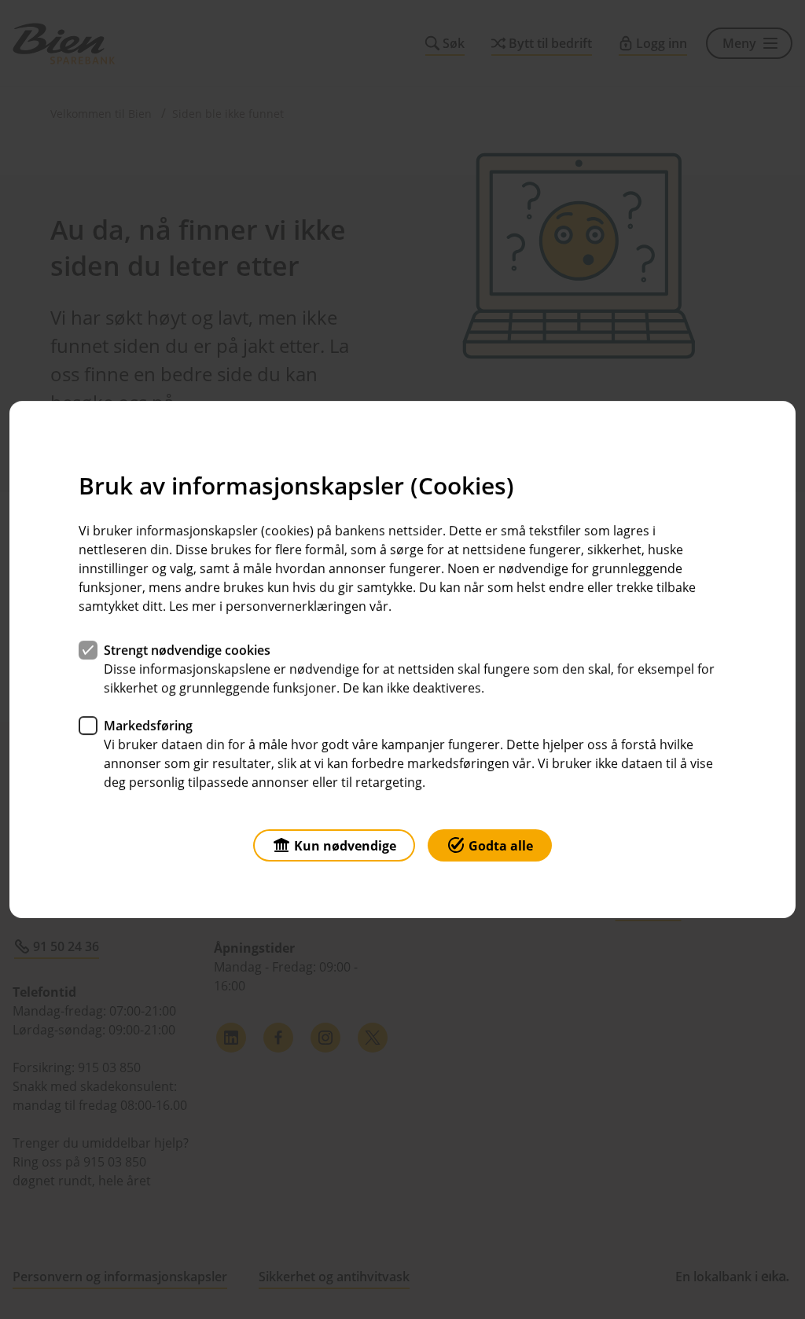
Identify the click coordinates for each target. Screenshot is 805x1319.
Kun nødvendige (345, 845)
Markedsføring (148, 725)
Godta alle (501, 845)
